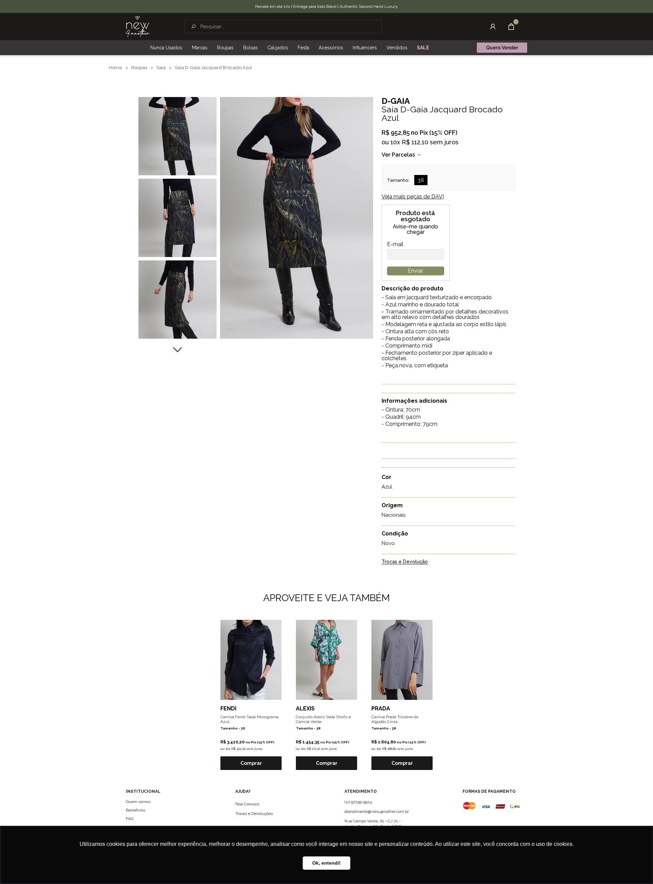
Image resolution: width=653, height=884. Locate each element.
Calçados (277, 47)
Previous (177, 88)
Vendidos (396, 47)
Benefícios (135, 810)
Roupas (225, 47)
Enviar (415, 271)
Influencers (365, 47)
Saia (161, 67)
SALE (423, 47)
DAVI (413, 196)
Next (177, 349)
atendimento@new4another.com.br (377, 811)
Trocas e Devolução (405, 561)
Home (115, 67)
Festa (303, 47)
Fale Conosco (247, 804)
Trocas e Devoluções (254, 813)
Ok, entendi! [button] (326, 863)
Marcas (199, 47)
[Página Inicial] (138, 26)
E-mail (395, 244)
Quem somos (138, 801)
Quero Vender (502, 47)
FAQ (129, 818)
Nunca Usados (166, 47)
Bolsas (250, 47)
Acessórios (331, 47)
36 (421, 180)
